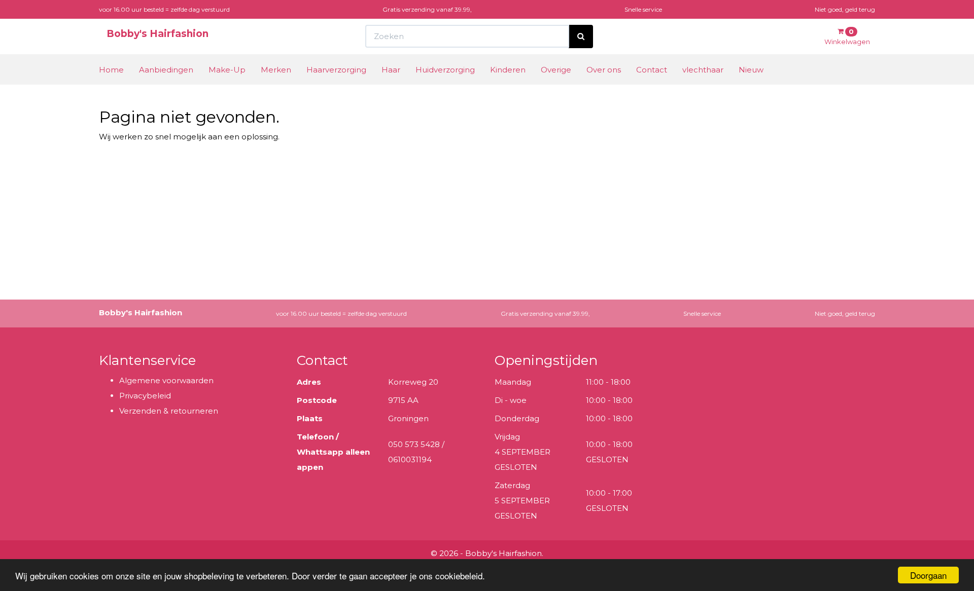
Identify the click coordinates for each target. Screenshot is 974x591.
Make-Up (227, 70)
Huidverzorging (445, 70)
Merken (276, 70)
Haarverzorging (336, 70)
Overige (556, 70)
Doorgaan (928, 575)
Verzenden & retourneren (168, 411)
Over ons (603, 70)
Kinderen (508, 70)
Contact (651, 70)
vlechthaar (702, 70)
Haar (390, 70)
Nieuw (751, 70)
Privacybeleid (145, 395)
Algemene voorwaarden (166, 380)
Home (111, 70)
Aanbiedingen (166, 70)
